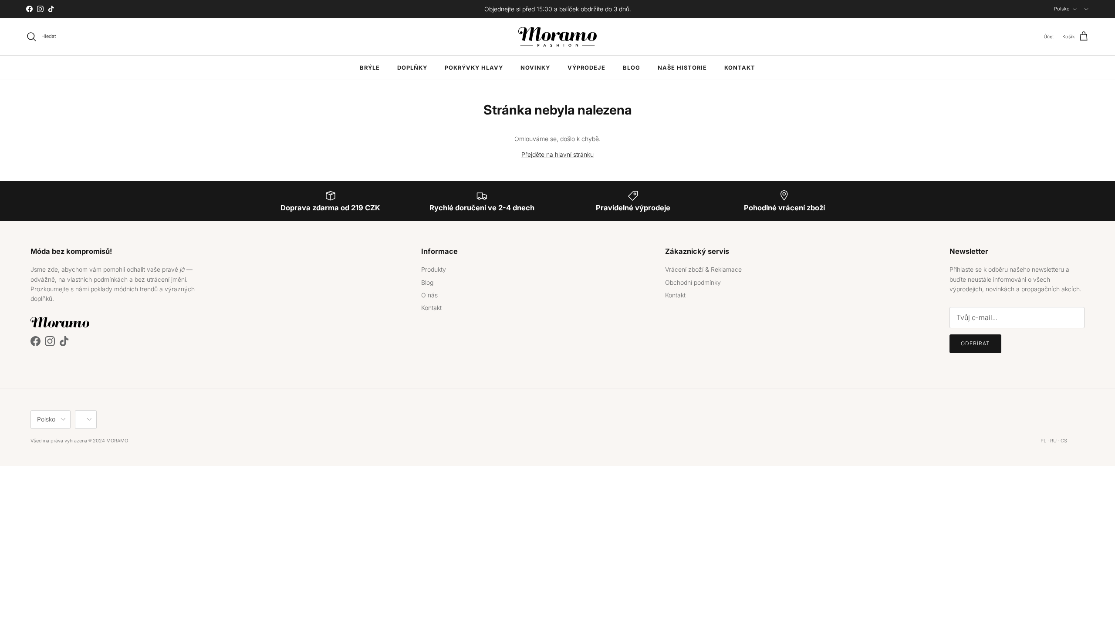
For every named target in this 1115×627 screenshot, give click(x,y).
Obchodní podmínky (693, 282)
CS (1064, 441)
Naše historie (682, 67)
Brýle (370, 67)
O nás (429, 295)
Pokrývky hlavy (474, 67)
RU (1053, 441)
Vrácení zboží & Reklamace (703, 269)
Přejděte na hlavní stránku (557, 154)
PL (1043, 441)
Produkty (433, 269)
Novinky (535, 67)
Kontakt (739, 67)
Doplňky (412, 67)
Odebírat (975, 343)
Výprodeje (586, 67)
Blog (631, 67)
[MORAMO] (557, 37)
